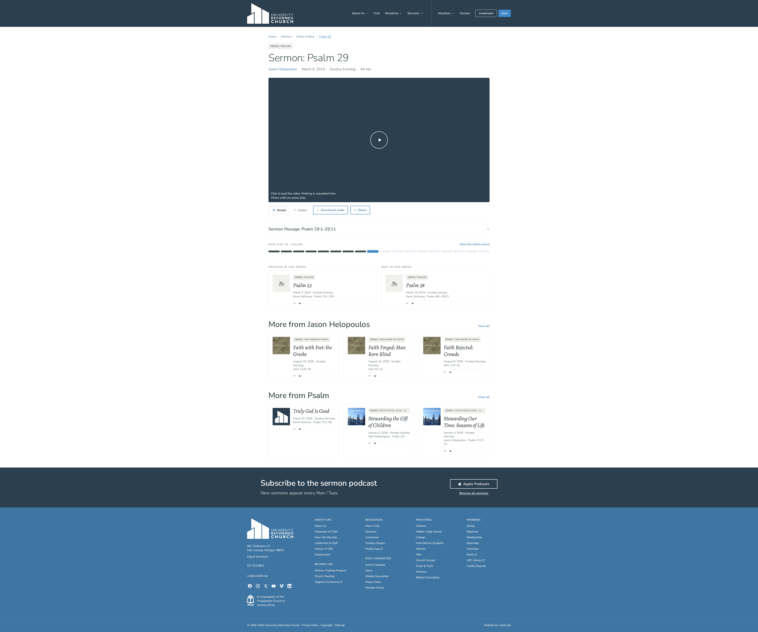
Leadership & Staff (326, 543)
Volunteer (473, 549)
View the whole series (474, 244)
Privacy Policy (310, 625)
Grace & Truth (424, 566)
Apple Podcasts (480, 485)
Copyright (327, 625)
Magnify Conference (327, 582)
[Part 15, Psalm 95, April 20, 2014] (447, 251)
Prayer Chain (373, 582)
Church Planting (324, 576)
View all (484, 326)
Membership (474, 537)
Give (505, 13)
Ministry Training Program (330, 570)
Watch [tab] (281, 210)
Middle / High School (429, 531)
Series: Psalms (305, 37)
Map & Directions (257, 557)
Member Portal (374, 588)
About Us (358, 13)
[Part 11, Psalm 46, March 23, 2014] (397, 251)
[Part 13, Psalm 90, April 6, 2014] (422, 251)
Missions (421, 572)
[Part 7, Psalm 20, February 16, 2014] (348, 251)
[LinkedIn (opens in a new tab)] (289, 586)
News (368, 570)
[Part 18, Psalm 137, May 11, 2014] (484, 251)
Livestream (486, 13)
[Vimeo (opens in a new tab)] (281, 586)
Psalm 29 (325, 37)
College (420, 537)
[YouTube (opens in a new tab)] (273, 586)
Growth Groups (425, 560)
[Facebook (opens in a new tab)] (250, 586)
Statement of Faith (326, 531)
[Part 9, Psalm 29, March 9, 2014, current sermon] (372, 251)
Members (444, 13)
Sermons (413, 13)
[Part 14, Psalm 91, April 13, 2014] (434, 251)
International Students (430, 543)
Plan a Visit (372, 526)
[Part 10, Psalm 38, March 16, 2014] (385, 251)
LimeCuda (505, 625)
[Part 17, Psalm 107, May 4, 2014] (471, 251)
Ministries (391, 13)
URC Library (476, 560)
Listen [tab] (302, 210)
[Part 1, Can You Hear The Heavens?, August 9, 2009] (274, 251)
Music (472, 555)
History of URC (324, 549)
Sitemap (340, 625)
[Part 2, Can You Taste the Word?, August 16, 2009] (286, 251)
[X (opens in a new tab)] (265, 586)
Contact (465, 13)
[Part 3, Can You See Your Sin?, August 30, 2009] (298, 251)
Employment (322, 554)
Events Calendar (375, 565)
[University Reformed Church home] (270, 13)
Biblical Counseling (427, 577)
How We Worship (326, 537)
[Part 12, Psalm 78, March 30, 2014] (410, 251)
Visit (376, 13)
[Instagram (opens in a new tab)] (258, 586)
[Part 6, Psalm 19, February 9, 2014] (335, 251)
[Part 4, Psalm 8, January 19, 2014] (311, 251)
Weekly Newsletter (377, 576)
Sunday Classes (375, 543)
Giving (470, 526)
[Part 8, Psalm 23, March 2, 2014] (360, 251)
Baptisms (472, 531)
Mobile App (374, 549)
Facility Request (476, 566)
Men (418, 554)
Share (362, 210)
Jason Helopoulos (282, 69)
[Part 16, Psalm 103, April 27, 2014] (459, 251)
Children (421, 526)
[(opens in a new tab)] (251, 600)
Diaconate (473, 543)
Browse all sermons (473, 493)
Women (421, 549)
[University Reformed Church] (270, 528)
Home (272, 37)
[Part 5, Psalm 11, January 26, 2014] (323, 251)
